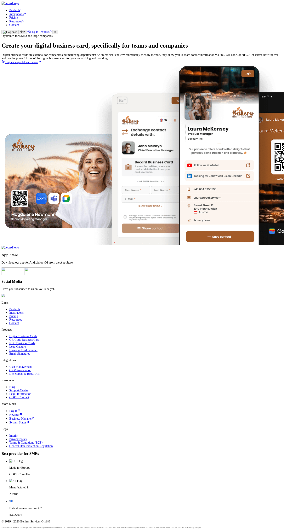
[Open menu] (55, 32)
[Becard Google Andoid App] (38, 274)
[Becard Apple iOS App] (13, 274)
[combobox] (10, 32)
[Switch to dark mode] (23, 32)
